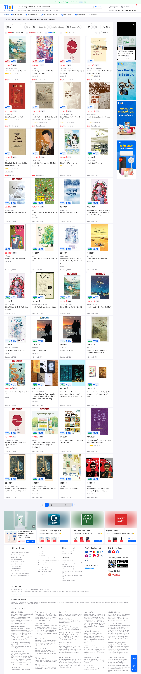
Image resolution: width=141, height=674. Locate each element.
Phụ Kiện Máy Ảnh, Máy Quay (116, 645)
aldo (72, 602)
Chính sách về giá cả (67, 560)
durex (49, 602)
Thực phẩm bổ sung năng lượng (119, 637)
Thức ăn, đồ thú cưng (20, 638)
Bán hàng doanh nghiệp (45, 571)
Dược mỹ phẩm (26, 664)
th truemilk (30, 602)
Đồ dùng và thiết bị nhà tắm (70, 649)
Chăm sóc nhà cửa (21, 639)
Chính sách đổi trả (16, 566)
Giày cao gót (38, 640)
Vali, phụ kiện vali (76, 615)
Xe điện (100, 659)
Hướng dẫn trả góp (16, 568)
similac (116, 602)
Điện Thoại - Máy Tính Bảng (20, 643)
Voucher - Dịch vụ (89, 646)
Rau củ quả (17, 630)
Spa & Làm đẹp (95, 649)
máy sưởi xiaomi (120, 665)
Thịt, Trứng (20, 628)
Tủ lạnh (113, 615)
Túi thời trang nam (41, 665)
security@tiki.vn (24, 575)
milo (62, 602)
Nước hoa (17, 662)
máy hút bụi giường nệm (118, 666)
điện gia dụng (22, 10)
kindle (87, 602)
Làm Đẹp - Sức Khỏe (17, 651)
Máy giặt (113, 617)
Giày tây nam (47, 650)
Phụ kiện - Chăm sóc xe (90, 659)
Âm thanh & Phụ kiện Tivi (114, 614)
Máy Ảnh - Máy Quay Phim (117, 643)
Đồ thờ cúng (65, 652)
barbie (36, 602)
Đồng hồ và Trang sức (66, 626)
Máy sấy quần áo (116, 620)
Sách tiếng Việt (88, 668)
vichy (28, 603)
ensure (45, 602)
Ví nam (37, 667)
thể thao (58, 10)
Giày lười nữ (49, 643)
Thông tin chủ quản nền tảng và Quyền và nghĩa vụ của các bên (72, 579)
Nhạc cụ (72, 652)
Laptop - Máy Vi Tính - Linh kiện (70, 633)
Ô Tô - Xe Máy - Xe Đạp (91, 657)
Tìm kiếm (98, 7)
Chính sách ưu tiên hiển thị (69, 569)
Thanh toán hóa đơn (89, 648)
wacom (97, 602)
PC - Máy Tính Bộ (67, 639)
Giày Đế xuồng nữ (46, 645)
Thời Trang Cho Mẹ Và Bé (18, 614)
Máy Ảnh (122, 654)
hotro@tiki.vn (25, 573)
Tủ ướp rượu (125, 620)
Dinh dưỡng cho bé (19, 618)
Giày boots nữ (41, 643)
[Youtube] (113, 551)
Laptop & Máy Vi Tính (96, 623)
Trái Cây (13, 628)
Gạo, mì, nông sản (20, 633)
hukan (24, 603)
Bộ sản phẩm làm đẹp (21, 663)
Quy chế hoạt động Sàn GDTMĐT (71, 551)
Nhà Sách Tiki (88, 666)
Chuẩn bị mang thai (19, 623)
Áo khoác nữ (48, 615)
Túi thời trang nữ (40, 658)
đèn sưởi (116, 659)
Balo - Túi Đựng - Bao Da (118, 649)
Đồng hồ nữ (69, 628)
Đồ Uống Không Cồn (69, 665)
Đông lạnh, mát (23, 632)
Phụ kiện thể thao (118, 628)
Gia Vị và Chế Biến (68, 662)
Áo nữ (36, 614)
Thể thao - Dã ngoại (91, 617)
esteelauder (23, 602)
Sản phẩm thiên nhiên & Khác (21, 658)
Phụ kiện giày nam (44, 653)
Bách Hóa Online (65, 657)
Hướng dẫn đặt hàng (16, 559)
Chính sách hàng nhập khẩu (18, 571)
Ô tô (93, 661)
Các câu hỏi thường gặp (17, 555)
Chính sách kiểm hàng (17, 564)
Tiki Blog (40, 553)
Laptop (75, 639)
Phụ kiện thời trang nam (69, 621)
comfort (121, 602)
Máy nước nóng (118, 618)
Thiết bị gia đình (25, 669)
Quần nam (46, 625)
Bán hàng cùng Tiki (67, 553)
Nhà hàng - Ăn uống (92, 651)
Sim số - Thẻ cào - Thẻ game (97, 654)
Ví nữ (53, 660)
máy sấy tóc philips (119, 661)
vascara (13, 602)
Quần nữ (47, 614)
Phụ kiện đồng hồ (67, 629)
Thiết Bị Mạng (69, 638)
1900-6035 (19, 551)
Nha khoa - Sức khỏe (94, 652)
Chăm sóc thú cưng (64, 659)
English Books (93, 669)
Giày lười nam (39, 650)
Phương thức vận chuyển (18, 561)
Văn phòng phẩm (97, 668)
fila (32, 603)
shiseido (13, 603)
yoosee (107, 602)
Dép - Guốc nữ (47, 640)
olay (112, 602)
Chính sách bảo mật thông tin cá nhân (48, 560)
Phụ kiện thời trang (65, 619)
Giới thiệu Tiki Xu (43, 567)
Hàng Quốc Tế (88, 612)
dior (17, 602)
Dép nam (43, 651)
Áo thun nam (38, 625)
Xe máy (89, 661)
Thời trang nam (40, 623)
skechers (67, 602)
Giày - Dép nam (40, 648)
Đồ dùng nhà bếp (16, 669)
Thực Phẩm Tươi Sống (18, 626)
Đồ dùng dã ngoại (119, 627)
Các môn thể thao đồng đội (118, 633)
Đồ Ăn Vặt (65, 664)
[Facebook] (109, 551)
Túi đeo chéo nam (45, 667)
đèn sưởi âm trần (115, 670)
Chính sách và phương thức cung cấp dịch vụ (72, 572)
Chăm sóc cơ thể (19, 656)
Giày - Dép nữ (40, 638)
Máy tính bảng (19, 648)
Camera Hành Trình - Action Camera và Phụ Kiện (118, 648)
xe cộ (29, 10)
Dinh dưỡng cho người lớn (21, 620)
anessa (102, 602)
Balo (60, 614)
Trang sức (62, 628)
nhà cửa (48, 10)
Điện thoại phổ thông (20, 646)
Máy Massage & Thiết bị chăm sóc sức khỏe (22, 657)
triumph (77, 602)
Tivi (112, 618)
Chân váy (46, 617)
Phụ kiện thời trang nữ (65, 621)
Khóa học (98, 648)
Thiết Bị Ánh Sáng (118, 646)
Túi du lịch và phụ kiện (69, 614)
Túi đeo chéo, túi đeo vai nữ (43, 660)
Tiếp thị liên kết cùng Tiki (45, 569)
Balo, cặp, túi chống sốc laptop (70, 614)
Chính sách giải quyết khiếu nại (46, 562)
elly (60, 602)
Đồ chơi (28, 614)
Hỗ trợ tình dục (25, 662)
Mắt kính (74, 621)
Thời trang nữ (39, 612)
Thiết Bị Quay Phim (117, 652)
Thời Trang (98, 614)
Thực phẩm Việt (25, 630)
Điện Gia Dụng (16, 667)
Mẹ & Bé (94, 620)
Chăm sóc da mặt (16, 653)
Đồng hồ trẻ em (77, 629)
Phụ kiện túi (52, 661)
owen (40, 602)
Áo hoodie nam (43, 628)
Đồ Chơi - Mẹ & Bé (17, 612)
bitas (125, 602)
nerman (92, 602)
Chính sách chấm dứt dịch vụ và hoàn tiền (72, 575)
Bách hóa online (91, 622)
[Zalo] (117, 551)
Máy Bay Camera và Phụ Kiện (118, 653)
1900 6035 (19, 594)
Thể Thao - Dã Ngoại (115, 623)
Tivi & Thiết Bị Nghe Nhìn (93, 625)
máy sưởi (110, 659)
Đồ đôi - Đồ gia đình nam (47, 630)
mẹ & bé (34, 10)
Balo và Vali (63, 612)
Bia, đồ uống (17, 635)
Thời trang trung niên (44, 620)
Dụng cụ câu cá (115, 632)
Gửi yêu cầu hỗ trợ (16, 557)
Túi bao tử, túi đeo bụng (49, 668)
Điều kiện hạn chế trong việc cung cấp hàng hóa (72, 563)
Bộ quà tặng (67, 667)
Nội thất (67, 648)
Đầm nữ (41, 614)
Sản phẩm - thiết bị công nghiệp (95, 624)
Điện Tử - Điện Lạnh (114, 612)
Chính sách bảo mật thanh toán (47, 558)
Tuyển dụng (41, 555)
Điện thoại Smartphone (17, 645)
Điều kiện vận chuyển (44, 574)
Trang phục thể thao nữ (114, 625)
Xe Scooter (98, 661)
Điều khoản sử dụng (43, 565)
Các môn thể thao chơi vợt (118, 634)
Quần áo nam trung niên (45, 633)
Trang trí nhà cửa (64, 645)
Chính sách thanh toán (68, 566)
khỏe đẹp (41, 10)
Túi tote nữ (45, 661)
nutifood (82, 602)
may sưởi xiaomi (116, 664)
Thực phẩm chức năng (20, 655)
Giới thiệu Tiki (42, 551)
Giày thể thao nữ (121, 636)
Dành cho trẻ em (19, 636)
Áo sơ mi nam (46, 627)
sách (53, 10)
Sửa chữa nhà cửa (67, 646)
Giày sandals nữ (44, 641)
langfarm (19, 603)
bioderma (55, 602)
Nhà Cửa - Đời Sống (66, 643)
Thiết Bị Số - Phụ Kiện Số (92, 631)
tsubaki (36, 603)
